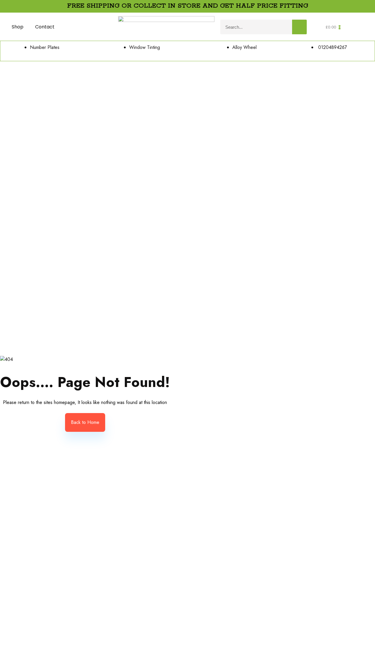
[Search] (299, 27)
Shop (17, 26)
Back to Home (85, 422)
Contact (44, 26)
